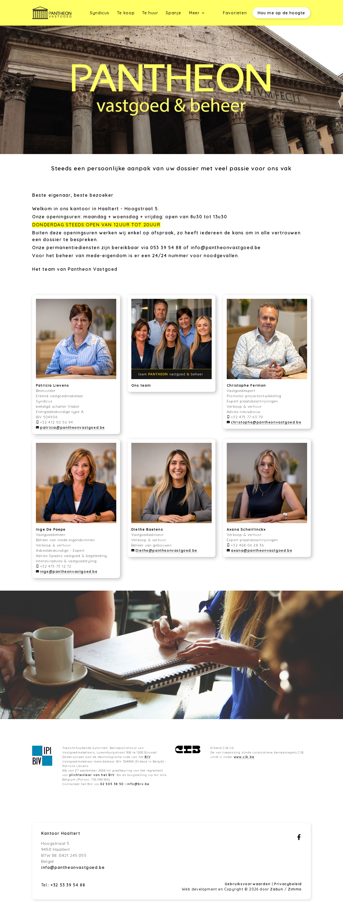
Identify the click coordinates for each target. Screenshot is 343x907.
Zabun (276, 889)
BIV (148, 757)
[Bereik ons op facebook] (299, 838)
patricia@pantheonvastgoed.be (72, 427)
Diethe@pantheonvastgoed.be (166, 550)
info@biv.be (138, 784)
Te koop (126, 12)
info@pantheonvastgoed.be (226, 247)
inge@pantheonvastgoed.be (68, 571)
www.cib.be (244, 757)
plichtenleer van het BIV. (92, 775)
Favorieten (235, 12)
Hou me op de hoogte (281, 12)
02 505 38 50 (112, 784)
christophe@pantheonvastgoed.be (266, 422)
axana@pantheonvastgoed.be (261, 550)
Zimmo (295, 889)
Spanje (173, 12)
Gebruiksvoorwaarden (248, 884)
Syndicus (99, 12)
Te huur (150, 12)
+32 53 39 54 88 (67, 884)
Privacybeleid (288, 884)
